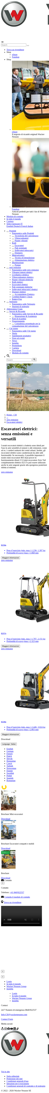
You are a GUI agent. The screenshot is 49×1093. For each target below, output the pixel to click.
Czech (9, 763)
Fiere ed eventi (18, 338)
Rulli (14, 243)
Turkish (10, 766)
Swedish (10, 773)
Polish (9, 775)
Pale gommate (21, 248)
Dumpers (19, 253)
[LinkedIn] (14, 1029)
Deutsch (17, 226)
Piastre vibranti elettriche (22, 280)
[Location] (2, 1029)
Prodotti (12, 231)
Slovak (10, 758)
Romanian (11, 780)
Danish (10, 771)
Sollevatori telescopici (24, 250)
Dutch (9, 756)
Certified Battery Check (22, 297)
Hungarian (11, 761)
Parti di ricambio (19, 319)
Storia (14, 333)
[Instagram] (5, 1029)
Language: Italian (9, 744)
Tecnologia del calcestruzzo (26, 236)
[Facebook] (8, 1029)
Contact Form (7, 1019)
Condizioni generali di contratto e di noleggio (26, 1086)
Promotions (17, 345)
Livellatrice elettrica (20, 275)
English (10, 226)
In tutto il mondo (14, 219)
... (7, 417)
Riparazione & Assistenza (26, 316)
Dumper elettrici (19, 292)
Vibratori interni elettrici (22, 272)
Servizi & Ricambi (17, 311)
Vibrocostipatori (21, 238)
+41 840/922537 (17, 892)
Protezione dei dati (14, 1079)
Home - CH (12, 415)
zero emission (15, 267)
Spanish (10, 778)
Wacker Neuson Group (16, 986)
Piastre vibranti (21, 240)
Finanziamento (18, 321)
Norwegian (11, 768)
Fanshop (15, 57)
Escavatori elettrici (20, 284)
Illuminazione (18, 262)
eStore (14, 54)
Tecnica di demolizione (25, 258)
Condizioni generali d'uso (17, 1081)
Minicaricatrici (18, 255)
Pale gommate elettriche (22, 287)
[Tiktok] (17, 1029)
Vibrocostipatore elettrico (22, 277)
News (14, 341)
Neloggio (13, 301)
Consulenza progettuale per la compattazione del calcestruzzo (26, 324)
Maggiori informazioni (10, 558)
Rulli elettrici (17, 282)
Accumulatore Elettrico (24, 294)
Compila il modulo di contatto (17, 897)
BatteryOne (17, 299)
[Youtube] (11, 1029)
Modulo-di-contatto (15, 216)
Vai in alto (5, 1071)
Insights (15, 343)
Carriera (10, 221)
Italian (30, 226)
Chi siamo (13, 328)
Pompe (18, 265)
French (24, 226)
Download (16, 350)
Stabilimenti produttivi (21, 336)
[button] (15, 224)
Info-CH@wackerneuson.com (14, 1014)
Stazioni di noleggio (20, 306)
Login (9, 981)
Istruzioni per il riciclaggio (18, 1083)
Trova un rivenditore (15, 50)
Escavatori (19, 245)
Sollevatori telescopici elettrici (25, 289)
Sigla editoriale (13, 1076)
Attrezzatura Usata (14, 309)
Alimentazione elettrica (24, 260)
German (10, 751)
